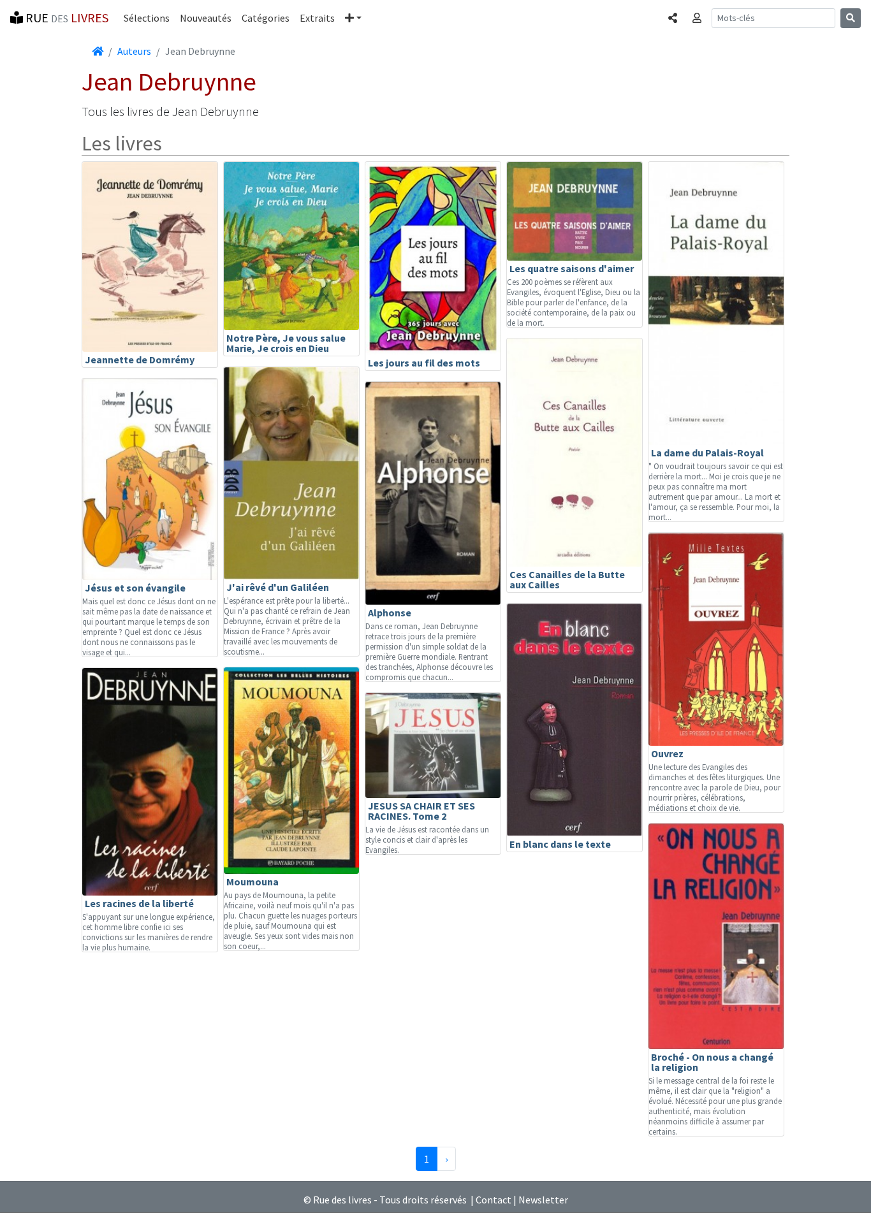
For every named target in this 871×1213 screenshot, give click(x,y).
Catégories (265, 17)
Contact (493, 1199)
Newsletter (543, 1199)
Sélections (147, 17)
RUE (65, 17)
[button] (353, 18)
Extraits (317, 17)
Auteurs (134, 51)
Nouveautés (205, 17)
